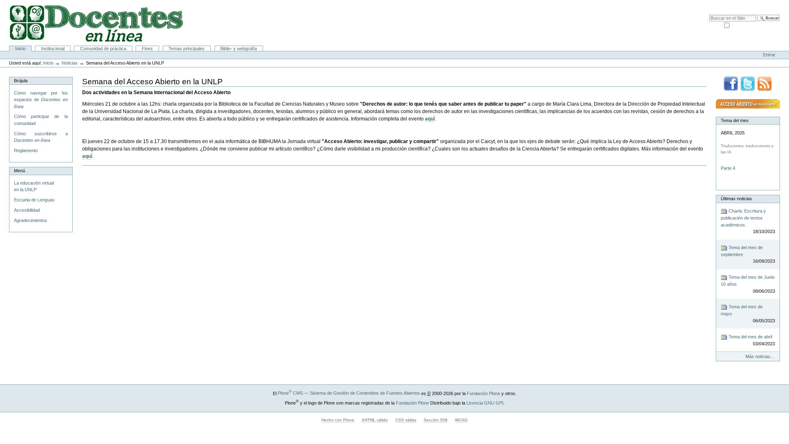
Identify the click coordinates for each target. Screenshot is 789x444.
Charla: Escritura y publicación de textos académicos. (748, 221)
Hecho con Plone (337, 420)
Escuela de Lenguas (34, 199)
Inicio (20, 48)
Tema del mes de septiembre (748, 254)
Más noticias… (760, 356)
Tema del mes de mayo (748, 313)
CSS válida (405, 420)
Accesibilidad (765, 4)
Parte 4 (728, 168)
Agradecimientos (30, 220)
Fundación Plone (483, 393)
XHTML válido (375, 420)
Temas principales (186, 48)
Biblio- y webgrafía (238, 48)
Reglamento (26, 150)
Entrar (769, 54)
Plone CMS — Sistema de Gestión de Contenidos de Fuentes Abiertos (349, 393)
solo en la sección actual (755, 24)
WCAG (461, 420)
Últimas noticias (736, 198)
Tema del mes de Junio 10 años (748, 284)
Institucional (53, 48)
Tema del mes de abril (751, 340)
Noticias (70, 62)
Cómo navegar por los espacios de (41, 99)
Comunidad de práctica (103, 48)
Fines (147, 48)
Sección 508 (436, 420)
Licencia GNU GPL (485, 402)
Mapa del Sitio (734, 4)
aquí (430, 119)
